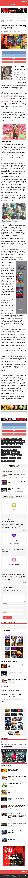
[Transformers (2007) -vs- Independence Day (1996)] (17, 733)
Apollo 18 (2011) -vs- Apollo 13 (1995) (16, 489)
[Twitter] (14, 4)
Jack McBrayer (16, 447)
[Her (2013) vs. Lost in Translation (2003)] (20, 637)
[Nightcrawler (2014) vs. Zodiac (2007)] (4, 666)
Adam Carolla (17, 438)
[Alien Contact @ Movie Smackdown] (8, 719)
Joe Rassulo (17, 31)
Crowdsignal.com (21, 310)
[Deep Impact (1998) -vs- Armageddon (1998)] (4, 771)
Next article (14, 466)
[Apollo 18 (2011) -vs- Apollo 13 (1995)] (4, 491)
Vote (21, 306)
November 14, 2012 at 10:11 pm (14, 566)
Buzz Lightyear (7, 229)
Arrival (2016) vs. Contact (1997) (8, 696)
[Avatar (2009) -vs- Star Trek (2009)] (19, 719)
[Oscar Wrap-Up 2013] (20, 644)
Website (5, 612)
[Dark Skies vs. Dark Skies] (14, 714)
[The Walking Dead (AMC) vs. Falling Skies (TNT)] (7, 714)
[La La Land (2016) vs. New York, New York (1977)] (7, 637)
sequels (8, 200)
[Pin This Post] (14, 59)
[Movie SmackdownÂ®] (14, 10)
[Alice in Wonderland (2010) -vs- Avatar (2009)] (4, 833)
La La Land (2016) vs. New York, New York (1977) (12, 694)
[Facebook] (11, 4)
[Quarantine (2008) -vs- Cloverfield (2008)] (14, 719)
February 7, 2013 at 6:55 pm (14, 512)
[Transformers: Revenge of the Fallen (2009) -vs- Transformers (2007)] (7, 728)
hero (9, 447)
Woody (12, 460)
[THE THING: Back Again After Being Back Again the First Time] (20, 714)
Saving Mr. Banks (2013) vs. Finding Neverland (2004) (17, 475)
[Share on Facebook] (14, 52)
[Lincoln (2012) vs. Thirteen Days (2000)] (20, 656)
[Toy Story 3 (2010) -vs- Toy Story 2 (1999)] (4, 484)
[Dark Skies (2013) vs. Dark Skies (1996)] (14, 710)
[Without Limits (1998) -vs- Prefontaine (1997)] (4, 786)
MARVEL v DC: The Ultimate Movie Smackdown (12, 699)
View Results (20, 309)
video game (5, 460)
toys (19, 458)
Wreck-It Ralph (4, 101)
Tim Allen (5, 458)
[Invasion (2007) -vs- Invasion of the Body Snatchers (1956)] (11, 733)
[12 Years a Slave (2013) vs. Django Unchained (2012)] (7, 644)
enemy (4, 447)
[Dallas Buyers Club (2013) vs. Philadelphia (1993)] (14, 641)
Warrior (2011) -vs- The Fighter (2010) (16, 798)
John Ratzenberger (7, 455)
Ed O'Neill (19, 444)
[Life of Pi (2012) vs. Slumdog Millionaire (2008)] (14, 656)
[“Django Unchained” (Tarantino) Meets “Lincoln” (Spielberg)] (20, 652)
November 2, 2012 (7, 31)
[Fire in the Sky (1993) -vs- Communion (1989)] (14, 728)
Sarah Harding (20, 477)
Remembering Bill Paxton (9, 661)
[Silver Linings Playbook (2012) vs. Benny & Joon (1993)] (7, 656)
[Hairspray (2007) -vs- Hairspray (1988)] (4, 793)
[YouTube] (17, 4)
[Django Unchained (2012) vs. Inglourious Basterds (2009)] (7, 653)
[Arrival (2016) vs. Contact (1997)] (14, 637)
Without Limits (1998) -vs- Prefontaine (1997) (15, 784)
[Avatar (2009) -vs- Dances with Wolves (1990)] (4, 841)
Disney (4, 444)
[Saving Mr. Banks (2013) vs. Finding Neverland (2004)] (4, 476)
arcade (12, 441)
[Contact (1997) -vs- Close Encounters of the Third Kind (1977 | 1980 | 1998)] (20, 723)
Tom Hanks (12, 458)
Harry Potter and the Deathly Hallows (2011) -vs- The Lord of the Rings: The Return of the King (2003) (17, 815)
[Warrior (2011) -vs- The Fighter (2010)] (4, 800)
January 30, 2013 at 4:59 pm (14, 543)
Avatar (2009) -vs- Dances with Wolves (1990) (16, 838)
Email (4, 608)
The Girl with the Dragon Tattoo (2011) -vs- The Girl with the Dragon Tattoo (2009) (16, 807)
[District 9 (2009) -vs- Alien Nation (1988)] (14, 723)
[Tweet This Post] (14, 55)
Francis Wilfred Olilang (14, 564)
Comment (5, 592)
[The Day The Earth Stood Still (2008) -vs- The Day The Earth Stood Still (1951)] (20, 728)
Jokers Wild (4, 701)
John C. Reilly (6, 452)
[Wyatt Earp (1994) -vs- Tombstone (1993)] (4, 682)
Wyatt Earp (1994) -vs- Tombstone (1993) (17, 680)
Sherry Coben (18, 483)
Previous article (14, 465)
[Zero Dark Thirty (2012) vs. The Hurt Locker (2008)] (14, 653)
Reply (24, 530)
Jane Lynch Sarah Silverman (9, 449)
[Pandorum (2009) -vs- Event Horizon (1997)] (8, 723)
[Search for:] (14, 15)
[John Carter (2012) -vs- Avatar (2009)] (20, 710)
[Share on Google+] (14, 62)
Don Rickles (11, 444)
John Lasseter (15, 452)
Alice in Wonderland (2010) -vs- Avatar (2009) (16, 831)
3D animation (8, 438)
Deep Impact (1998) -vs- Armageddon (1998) (14, 769)
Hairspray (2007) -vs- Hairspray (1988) (16, 791)
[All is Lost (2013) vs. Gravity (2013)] (20, 641)
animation (5, 441)
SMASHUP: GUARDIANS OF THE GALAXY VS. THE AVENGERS (13, 745)
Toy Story (12, 267)
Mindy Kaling (18, 455)
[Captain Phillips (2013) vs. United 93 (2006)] (14, 644)
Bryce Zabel (20, 491)
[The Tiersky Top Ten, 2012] (14, 648)
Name (4, 603)
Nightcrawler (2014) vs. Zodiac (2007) (16, 665)
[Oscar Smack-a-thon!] (7, 648)
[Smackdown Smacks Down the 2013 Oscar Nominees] (20, 648)
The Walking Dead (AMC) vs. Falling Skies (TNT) (17, 824)
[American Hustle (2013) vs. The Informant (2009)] (7, 641)
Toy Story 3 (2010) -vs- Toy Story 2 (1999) (17, 481)
